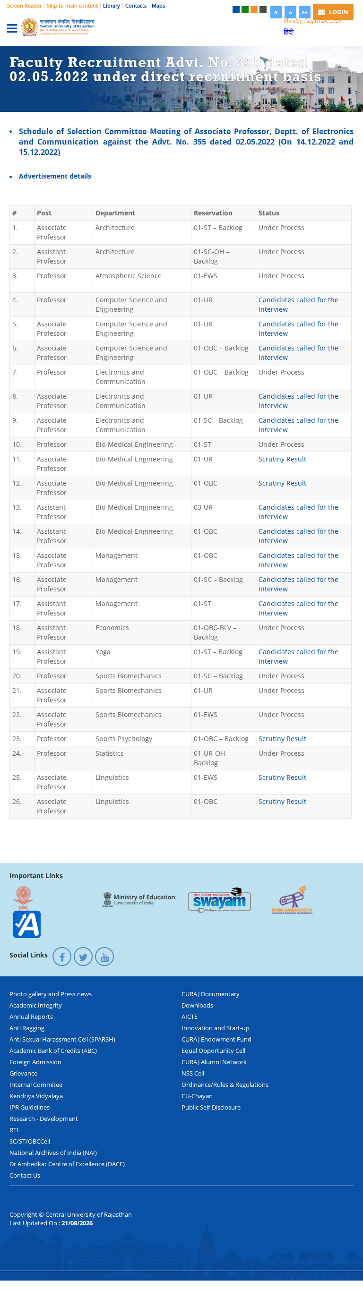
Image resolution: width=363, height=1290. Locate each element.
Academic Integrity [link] (35, 1005)
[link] (236, 9)
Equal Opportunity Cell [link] (213, 1050)
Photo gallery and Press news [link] (50, 994)
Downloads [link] (197, 1005)
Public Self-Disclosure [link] (211, 1107)
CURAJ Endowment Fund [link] (216, 1039)
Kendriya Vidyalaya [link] (36, 1096)
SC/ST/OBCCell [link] (29, 1141)
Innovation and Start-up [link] (216, 1028)
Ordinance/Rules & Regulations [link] (225, 1084)
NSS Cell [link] (193, 1073)
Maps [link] (158, 5)
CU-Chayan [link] (197, 1096)
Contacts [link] (136, 5)
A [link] (290, 12)
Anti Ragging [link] (26, 1028)
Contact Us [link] (24, 1175)
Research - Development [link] (43, 1118)
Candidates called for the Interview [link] (298, 304)
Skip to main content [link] (72, 5)
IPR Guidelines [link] (29, 1107)
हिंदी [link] (289, 31)
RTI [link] (13, 1130)
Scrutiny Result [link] (282, 458)
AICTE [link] (190, 1016)
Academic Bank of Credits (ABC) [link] (53, 1050)
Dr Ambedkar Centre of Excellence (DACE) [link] (67, 1164)
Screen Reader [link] (24, 5)
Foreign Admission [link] (35, 1062)
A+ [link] (305, 12)
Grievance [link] (23, 1073)
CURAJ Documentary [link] (211, 994)
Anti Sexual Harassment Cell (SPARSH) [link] (62, 1039)
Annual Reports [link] (31, 1016)
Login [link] (338, 12)
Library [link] (111, 5)
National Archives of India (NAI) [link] (53, 1152)
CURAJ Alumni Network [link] (214, 1062)
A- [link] (276, 12)
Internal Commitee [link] (35, 1084)
